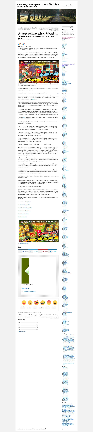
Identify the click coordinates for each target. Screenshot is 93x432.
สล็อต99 (64, 292)
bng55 (64, 119)
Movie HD (65, 154)
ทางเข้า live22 (65, 257)
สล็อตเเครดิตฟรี (66, 302)
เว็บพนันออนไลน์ (66, 321)
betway (64, 117)
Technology (65, 229)
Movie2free (65, 155)
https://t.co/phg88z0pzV (24, 243)
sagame (63, 69)
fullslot (64, 129)
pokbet (64, 192)
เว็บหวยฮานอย (65, 325)
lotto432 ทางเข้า (66, 151)
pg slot (63, 56)
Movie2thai (65, 157)
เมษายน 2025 (65, 385)
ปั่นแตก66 (65, 265)
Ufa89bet (64, 238)
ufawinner (64, 243)
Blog (23, 22)
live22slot (64, 150)
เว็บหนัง (64, 323)
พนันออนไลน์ (65, 268)
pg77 (63, 77)
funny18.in (65, 133)
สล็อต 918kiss (65, 282)
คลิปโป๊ (63, 52)
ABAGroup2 (65, 110)
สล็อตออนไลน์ (64, 87)
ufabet (64, 239)
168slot (64, 98)
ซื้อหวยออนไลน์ (64, 91)
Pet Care (64, 167)
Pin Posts (50, 22)
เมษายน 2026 (65, 372)
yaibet (64, 245)
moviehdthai (65, 158)
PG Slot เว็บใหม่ (66, 170)
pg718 (64, 171)
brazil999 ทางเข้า (66, 121)
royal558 (64, 205)
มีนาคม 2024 (65, 400)
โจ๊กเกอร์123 (65, 331)
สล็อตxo (64, 295)
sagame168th (65, 209)
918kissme (65, 108)
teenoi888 (64, 230)
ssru (64, 226)
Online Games (65, 162)
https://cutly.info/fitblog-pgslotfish (24, 210)
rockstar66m (65, 204)
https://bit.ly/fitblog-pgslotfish (24, 204)
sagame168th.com (66, 210)
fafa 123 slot (65, 126)
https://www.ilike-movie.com (66, 83)
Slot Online (65, 219)
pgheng (64, 177)
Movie (64, 153)
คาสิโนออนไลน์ (65, 247)
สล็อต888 (64, 290)
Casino (64, 123)
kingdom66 (65, 147)
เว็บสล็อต (64, 322)
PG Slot (64, 169)
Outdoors (64, 163)
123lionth (64, 94)
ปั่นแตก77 (65, 266)
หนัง (64, 306)
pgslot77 (64, 184)
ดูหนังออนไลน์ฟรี (66, 256)
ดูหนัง (64, 251)
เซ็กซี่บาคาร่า (65, 316)
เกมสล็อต (64, 314)
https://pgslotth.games (65, 58)
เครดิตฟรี (64, 315)
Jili (63, 140)
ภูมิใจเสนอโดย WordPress (68, 429)
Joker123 (64, 144)
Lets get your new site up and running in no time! (38, 22)
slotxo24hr (64, 222)
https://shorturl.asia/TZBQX (23, 213)
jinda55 (64, 142)
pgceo (64, 175)
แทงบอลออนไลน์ (66, 329)
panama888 (65, 166)
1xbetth (63, 53)
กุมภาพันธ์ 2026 (65, 374)
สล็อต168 (63, 40)
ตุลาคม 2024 (65, 392)
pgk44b (64, 180)
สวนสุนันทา (65, 305)
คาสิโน (64, 246)
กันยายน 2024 (65, 393)
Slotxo (64, 221)
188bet (64, 100)
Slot (64, 218)
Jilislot (64, 141)
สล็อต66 (64, 287)
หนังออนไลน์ (65, 308)
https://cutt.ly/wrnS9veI (22, 217)
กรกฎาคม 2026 (65, 368)
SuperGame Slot (65, 227)
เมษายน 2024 (65, 399)
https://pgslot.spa (64, 54)
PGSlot (64, 181)
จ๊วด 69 (64, 248)
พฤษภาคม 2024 (65, 398)
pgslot (32, 99)
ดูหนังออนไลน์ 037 (66, 254)
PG (63, 168)
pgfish (64, 176)
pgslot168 (64, 183)
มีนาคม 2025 (65, 386)
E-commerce (65, 125)
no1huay (64, 160)
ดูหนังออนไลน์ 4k (66, 255)
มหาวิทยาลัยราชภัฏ (66, 272)
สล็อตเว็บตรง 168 (66, 300)
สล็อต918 (64, 291)
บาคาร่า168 (65, 262)
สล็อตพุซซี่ (65, 296)
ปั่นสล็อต (64, 264)
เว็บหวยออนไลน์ (66, 324)
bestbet (64, 116)
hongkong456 (65, 138)
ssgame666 (65, 225)
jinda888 (64, 143)
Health (64, 136)
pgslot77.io (65, 185)
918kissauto (65, 107)
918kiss (63, 66)
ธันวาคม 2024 (65, 390)
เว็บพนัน (64, 320)
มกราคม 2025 (65, 389)
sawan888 (64, 211)
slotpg (63, 50)
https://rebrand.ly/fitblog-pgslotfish (25, 207)
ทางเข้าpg (65, 260)
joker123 (63, 39)
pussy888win (65, 203)
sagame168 (65, 208)
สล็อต (34, 312)
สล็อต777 (64, 289)
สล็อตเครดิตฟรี (65, 298)
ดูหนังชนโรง (64, 85)
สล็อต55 (64, 286)
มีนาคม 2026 (65, 373)
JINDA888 (64, 45)
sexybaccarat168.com (66, 217)
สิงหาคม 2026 (65, 367)
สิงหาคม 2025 (65, 381)
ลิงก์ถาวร (39, 312)
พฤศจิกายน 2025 (66, 377)
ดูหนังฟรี (64, 252)
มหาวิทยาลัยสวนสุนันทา (67, 273)
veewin (64, 244)
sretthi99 (64, 223)
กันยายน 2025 (65, 380)
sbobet (64, 212)
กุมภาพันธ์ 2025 (65, 388)
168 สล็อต (64, 95)
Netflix (64, 159)
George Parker (30, 39)
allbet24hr (64, 111)
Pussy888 (64, 200)
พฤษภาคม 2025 (65, 384)
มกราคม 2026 (65, 375)
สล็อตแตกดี (65, 303)
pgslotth (64, 191)
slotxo (63, 49)
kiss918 (63, 57)
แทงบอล (64, 328)
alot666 (64, 112)
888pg (64, 104)
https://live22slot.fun (65, 81)
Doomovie (64, 124)
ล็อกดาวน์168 (65, 279)
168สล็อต (64, 99)
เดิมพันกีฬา (65, 317)
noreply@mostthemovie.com (29, 291)
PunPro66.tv (65, 195)
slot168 (64, 220)
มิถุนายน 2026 (65, 369)
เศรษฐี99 (64, 326)
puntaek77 (64, 198)
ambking (64, 114)
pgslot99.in (65, 187)
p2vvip (64, 164)
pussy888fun (65, 201)
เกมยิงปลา (65, 313)
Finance (64, 128)
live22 (64, 149)
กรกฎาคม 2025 (65, 382)
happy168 (64, 135)
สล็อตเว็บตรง (64, 41)
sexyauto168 (65, 215)
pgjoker (64, 179)
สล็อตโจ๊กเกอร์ (65, 304)
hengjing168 (65, 137)
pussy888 (63, 47)
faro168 (64, 127)
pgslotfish (64, 188)
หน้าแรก (19, 22)
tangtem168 (65, 228)
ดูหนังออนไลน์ (64, 61)
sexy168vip (65, 214)
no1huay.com (65, 161)
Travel (64, 232)
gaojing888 (65, 134)
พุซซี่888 (63, 74)
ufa (63, 234)
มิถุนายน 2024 (65, 397)
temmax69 (64, 231)
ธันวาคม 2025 (65, 376)
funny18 (64, 132)
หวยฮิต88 (64, 311)
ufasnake (64, 241)
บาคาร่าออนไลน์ (65, 89)
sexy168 (64, 213)
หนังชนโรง (64, 68)
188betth (63, 60)
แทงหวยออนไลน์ (66, 330)
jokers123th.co (65, 146)
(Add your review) (21, 331)
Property (64, 193)
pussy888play (65, 202)
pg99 (63, 78)
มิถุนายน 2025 (65, 383)
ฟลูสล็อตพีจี (65, 271)
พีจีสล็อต (64, 269)
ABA (64, 109)
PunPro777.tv (65, 197)
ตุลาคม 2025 (65, 379)
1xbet (64, 102)
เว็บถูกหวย (65, 319)
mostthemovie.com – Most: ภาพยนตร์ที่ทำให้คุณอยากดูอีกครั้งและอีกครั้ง (38, 5)
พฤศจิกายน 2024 (66, 391)
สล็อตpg (64, 294)
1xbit (64, 103)
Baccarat (64, 115)
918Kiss (64, 106)
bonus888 (64, 120)
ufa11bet (64, 235)
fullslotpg (63, 80)
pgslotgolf (29, 201)
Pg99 (64, 174)
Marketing (64, 152)
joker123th (65, 145)
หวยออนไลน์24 (65, 309)
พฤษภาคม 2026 (65, 371)
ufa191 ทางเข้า (65, 236)
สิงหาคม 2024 (65, 394)
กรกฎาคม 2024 (65, 396)
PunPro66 (64, 194)
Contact (26, 22)
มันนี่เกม (64, 274)
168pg (64, 97)
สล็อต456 (64, 285)
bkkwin (64, 118)
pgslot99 (64, 186)
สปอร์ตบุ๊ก (65, 280)
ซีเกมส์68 (64, 249)
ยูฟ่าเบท (64, 277)
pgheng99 (64, 178)
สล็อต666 (64, 288)
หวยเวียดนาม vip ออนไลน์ (67, 312)
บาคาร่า (63, 48)
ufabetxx (64, 240)
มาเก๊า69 (64, 275)
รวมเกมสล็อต (65, 278)
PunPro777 (65, 196)
